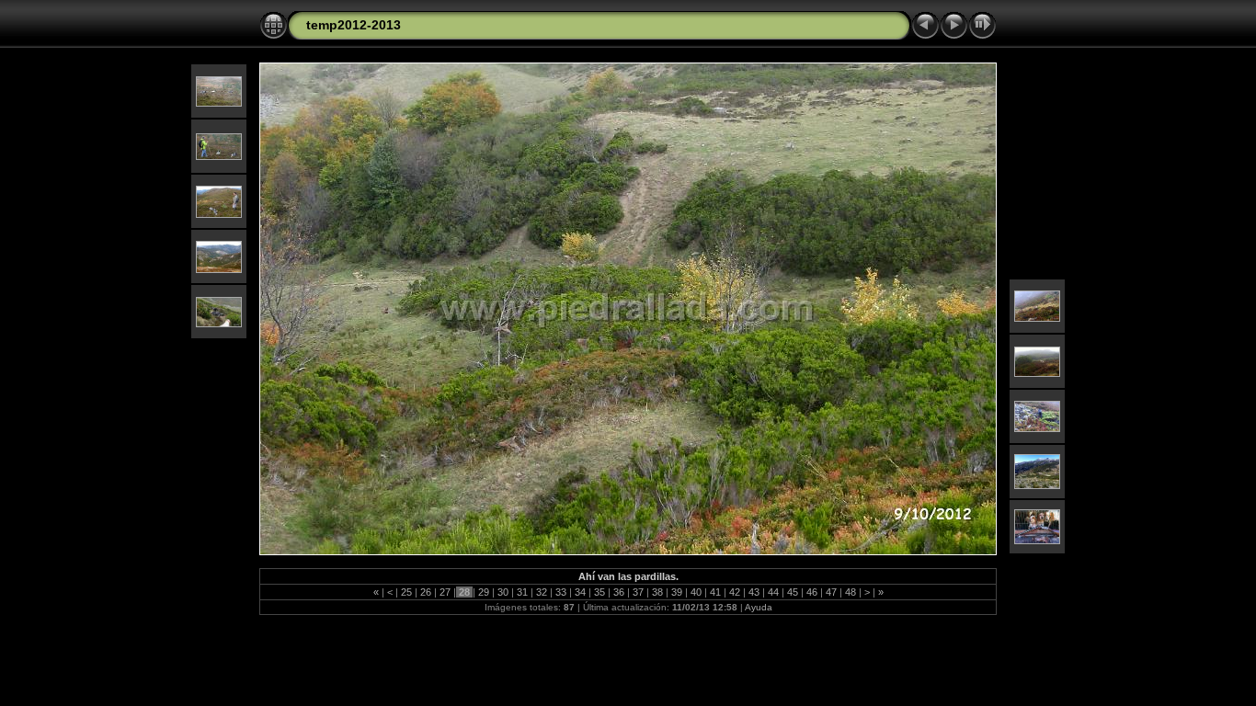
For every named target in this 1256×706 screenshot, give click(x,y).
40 (696, 592)
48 (850, 592)
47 (831, 592)
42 (734, 592)
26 (425, 592)
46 (812, 592)
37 (638, 592)
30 (503, 592)
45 (792, 592)
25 (406, 592)
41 (715, 592)
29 (483, 592)
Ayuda (758, 607)
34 (580, 592)
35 (599, 592)
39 (676, 592)
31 (522, 592)
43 (754, 592)
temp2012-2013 (353, 24)
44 (773, 592)
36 (619, 592)
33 (561, 592)
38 (657, 592)
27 (445, 592)
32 (541, 592)
